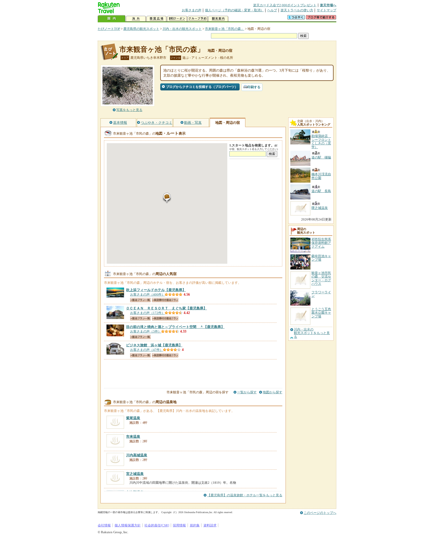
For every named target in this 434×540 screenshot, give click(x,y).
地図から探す (272, 392)
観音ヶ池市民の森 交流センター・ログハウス (321, 278)
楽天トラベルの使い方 (297, 10)
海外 (136, 18)
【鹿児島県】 (156, 290)
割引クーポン (177, 18)
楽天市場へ (328, 5)
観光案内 (218, 18)
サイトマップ (326, 10)
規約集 (195, 525)
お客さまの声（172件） (147, 313)
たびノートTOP (109, 29)
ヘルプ (272, 10)
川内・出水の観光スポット (182, 29)
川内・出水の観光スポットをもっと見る (312, 333)
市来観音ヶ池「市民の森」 (224, 29)
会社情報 (104, 525)
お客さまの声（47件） (146, 350)
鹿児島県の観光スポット (141, 29)
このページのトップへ (320, 513)
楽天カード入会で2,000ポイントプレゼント (284, 5)
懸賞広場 (156, 18)
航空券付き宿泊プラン (165, 300)
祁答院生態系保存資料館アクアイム (321, 242)
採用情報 (179, 525)
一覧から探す (247, 392)
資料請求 (209, 525)
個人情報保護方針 (128, 525)
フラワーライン (321, 294)
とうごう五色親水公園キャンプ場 (321, 312)
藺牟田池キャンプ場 (321, 257)
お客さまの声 (191, 10)
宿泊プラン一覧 (140, 300)
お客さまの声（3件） (145, 331)
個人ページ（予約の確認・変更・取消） (234, 10)
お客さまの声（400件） (147, 294)
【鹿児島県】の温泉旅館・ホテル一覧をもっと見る (244, 495)
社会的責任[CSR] (156, 525)
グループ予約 (198, 18)
